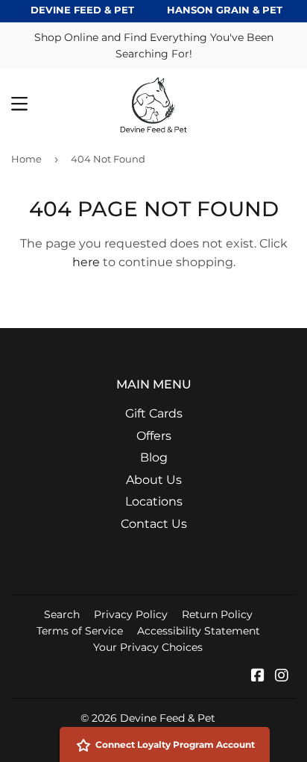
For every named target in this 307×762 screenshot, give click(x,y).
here (86, 262)
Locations (154, 501)
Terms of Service (80, 631)
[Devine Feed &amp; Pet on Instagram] (281, 677)
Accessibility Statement (198, 631)
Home (26, 159)
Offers (153, 436)
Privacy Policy (131, 614)
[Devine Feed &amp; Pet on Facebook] (258, 677)
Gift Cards (154, 413)
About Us (154, 480)
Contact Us (154, 524)
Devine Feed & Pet (167, 718)
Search (62, 614)
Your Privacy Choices (148, 647)
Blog (154, 457)
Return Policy (217, 614)
